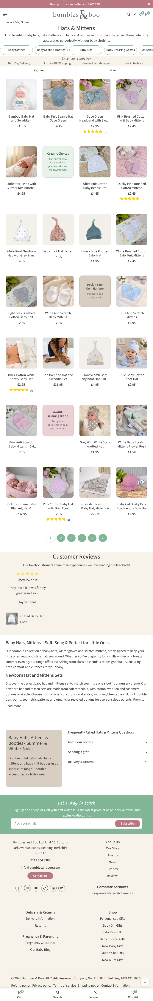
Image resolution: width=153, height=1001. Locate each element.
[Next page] (103, 538)
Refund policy (20, 985)
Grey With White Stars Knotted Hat (95, 444)
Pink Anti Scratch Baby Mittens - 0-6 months (21, 444)
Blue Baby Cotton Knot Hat (131, 377)
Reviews (112, 876)
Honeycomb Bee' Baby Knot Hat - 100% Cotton (94, 377)
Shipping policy (88, 985)
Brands (113, 869)
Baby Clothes (22, 22)
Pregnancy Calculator (40, 943)
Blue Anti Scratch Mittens (132, 315)
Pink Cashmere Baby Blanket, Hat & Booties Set (21, 506)
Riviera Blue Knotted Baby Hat (95, 253)
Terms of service (64, 985)
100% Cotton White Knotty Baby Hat (21, 377)
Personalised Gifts (112, 919)
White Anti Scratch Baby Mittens (58, 315)
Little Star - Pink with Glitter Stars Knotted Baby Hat (21, 186)
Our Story (112, 849)
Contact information (115, 985)
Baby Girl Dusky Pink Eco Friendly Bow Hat (132, 506)
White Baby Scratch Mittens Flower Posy (132, 444)
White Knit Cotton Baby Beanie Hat (94, 186)
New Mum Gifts (112, 960)
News (113, 863)
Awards (112, 856)
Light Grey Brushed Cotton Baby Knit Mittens (21, 315)
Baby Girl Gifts (113, 926)
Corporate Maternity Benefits (112, 894)
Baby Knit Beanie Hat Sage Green (58, 119)
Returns (40, 926)
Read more (13, 706)
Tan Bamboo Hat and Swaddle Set (58, 377)
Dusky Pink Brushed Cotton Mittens (132, 186)
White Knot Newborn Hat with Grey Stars (21, 253)
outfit (110, 683)
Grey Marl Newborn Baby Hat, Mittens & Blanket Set (95, 506)
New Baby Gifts (112, 946)
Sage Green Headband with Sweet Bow (94, 119)
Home (9, 22)
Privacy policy (41, 985)
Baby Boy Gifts (112, 933)
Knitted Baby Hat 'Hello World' (32, 616)
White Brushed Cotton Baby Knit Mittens (131, 253)
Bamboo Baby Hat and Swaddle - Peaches (21, 119)
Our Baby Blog (40, 950)
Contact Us (40, 876)
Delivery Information (40, 919)
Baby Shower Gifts (113, 940)
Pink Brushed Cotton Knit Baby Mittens (131, 119)
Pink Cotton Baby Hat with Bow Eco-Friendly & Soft (58, 506)
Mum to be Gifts (113, 953)
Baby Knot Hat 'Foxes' (58, 251)
